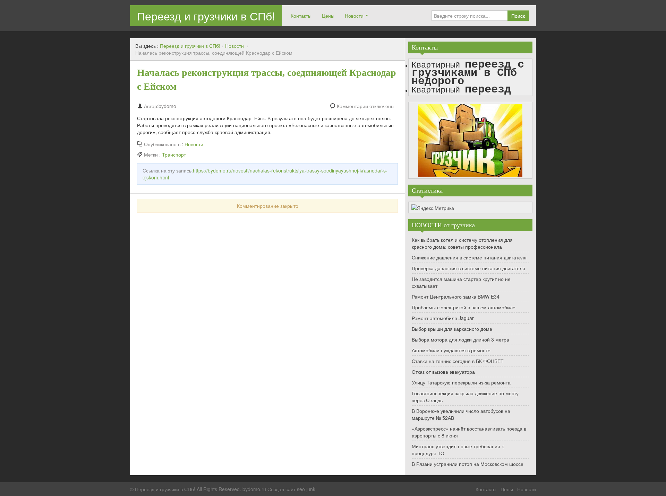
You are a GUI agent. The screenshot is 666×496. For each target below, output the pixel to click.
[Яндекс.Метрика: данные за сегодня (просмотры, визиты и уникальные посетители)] (432, 207)
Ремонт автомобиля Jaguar (443, 318)
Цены (328, 15)
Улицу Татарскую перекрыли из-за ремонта (461, 382)
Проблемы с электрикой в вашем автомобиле (463, 307)
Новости (354, 15)
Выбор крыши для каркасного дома (452, 328)
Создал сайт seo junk (291, 489)
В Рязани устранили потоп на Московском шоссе (467, 463)
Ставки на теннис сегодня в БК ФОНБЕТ (458, 360)
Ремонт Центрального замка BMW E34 (456, 296)
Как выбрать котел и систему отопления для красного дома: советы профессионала (462, 243)
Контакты (301, 15)
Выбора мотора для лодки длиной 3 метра (460, 339)
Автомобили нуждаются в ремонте (451, 350)
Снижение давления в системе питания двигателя (469, 257)
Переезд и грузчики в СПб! (206, 16)
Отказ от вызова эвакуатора (443, 371)
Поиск (518, 15)
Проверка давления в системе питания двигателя (468, 268)
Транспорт (174, 154)
